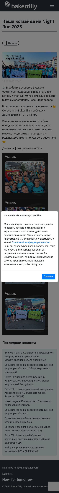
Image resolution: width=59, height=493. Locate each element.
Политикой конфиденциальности (30, 242)
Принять (48, 276)
